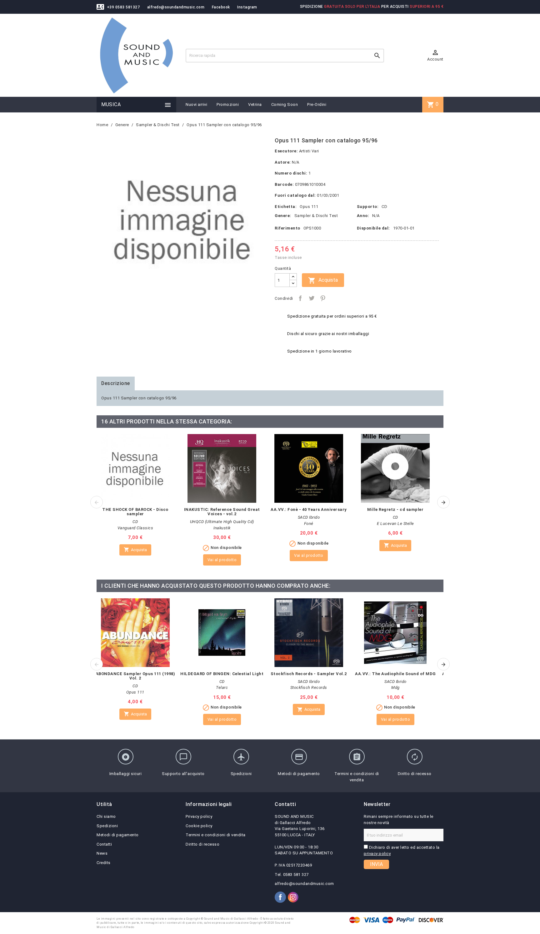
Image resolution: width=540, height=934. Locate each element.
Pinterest (323, 298)
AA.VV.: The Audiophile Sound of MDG (395, 673)
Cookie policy (199, 825)
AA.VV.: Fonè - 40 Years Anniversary (309, 509)
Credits (104, 862)
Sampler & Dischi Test (316, 215)
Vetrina (255, 104)
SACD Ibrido (309, 517)
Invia (376, 864)
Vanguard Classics (135, 528)
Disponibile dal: (373, 228)
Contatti (104, 844)
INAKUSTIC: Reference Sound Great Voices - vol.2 (222, 511)
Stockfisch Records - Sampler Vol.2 (309, 673)
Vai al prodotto (222, 559)
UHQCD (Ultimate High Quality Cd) (222, 521)
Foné (308, 523)
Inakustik (222, 528)
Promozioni (228, 104)
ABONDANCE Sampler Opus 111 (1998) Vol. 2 (135, 675)
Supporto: (368, 206)
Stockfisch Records (308, 687)
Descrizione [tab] (115, 383)
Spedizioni (107, 825)
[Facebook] (280, 897)
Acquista (323, 280)
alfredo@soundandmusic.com (176, 7)
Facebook (221, 7)
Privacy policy (199, 816)
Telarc (222, 687)
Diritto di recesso (202, 844)
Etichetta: (286, 206)
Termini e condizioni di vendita (216, 835)
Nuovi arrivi (196, 104)
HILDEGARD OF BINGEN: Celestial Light (221, 673)
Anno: (363, 215)
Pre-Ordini (316, 104)
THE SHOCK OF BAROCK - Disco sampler (135, 511)
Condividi (300, 298)
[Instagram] (293, 897)
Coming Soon (284, 104)
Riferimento (287, 228)
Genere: (283, 215)
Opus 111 (309, 206)
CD (384, 206)
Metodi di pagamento (118, 835)
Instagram (247, 7)
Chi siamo (106, 816)
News (102, 853)
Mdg (395, 687)
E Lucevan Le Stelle (395, 523)
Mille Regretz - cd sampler (395, 509)
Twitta (311, 298)
